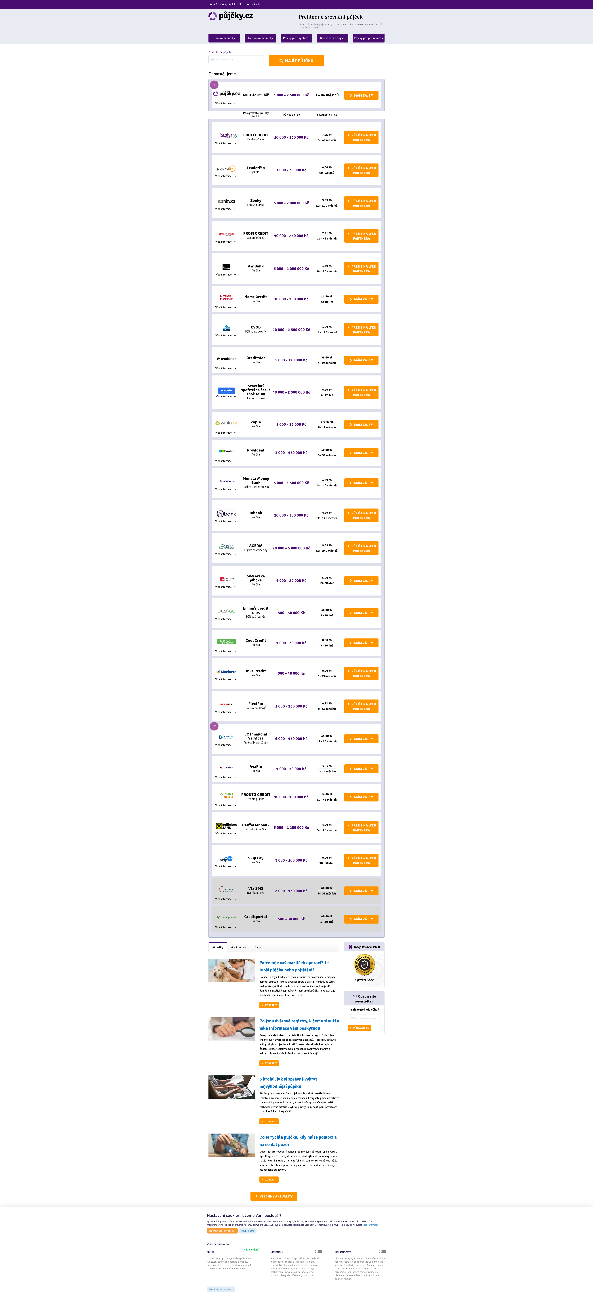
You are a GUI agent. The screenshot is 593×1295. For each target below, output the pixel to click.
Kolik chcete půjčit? (219, 52)
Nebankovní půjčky (260, 38)
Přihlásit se (361, 1027)
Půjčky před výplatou (296, 38)
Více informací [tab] (239, 947)
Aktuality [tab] (217, 947)
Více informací (223, 103)
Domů (213, 4)
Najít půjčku (299, 61)
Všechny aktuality (276, 1196)
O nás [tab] (258, 947)
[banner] (251, 15)
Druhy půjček (228, 4)
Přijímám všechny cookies (222, 1230)
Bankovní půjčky (224, 38)
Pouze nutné (247, 1230)
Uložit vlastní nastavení (221, 1289)
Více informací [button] (370, 1224)
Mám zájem (363, 95)
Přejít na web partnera (363, 137)
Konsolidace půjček (332, 38)
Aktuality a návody (249, 4)
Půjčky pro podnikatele (369, 38)
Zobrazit (271, 1005)
